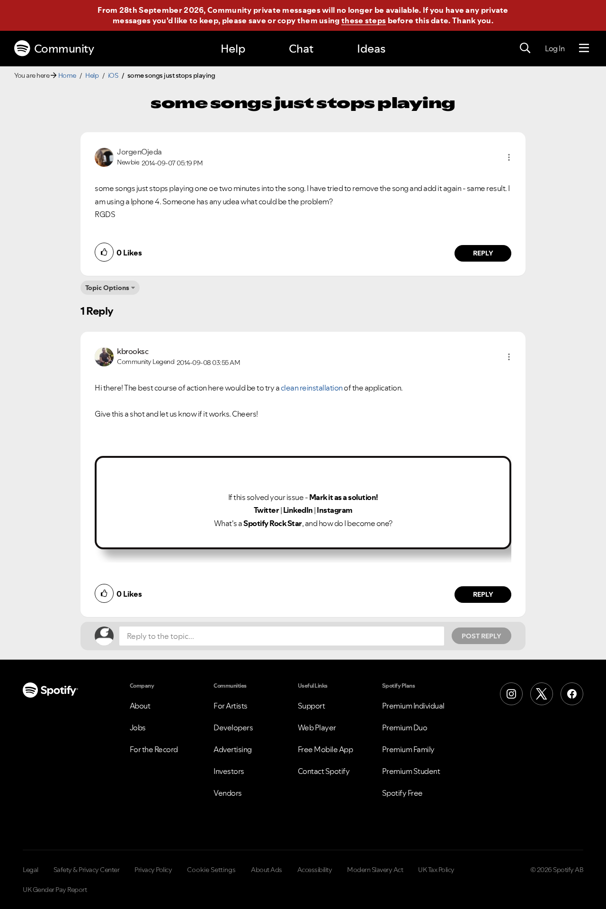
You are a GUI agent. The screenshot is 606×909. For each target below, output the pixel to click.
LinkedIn (298, 510)
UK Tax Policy (436, 869)
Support (311, 705)
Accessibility (314, 869)
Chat (301, 48)
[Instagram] (511, 693)
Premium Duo (405, 727)
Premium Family (408, 749)
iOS (113, 75)
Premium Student (411, 771)
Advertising (233, 749)
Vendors (228, 793)
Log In (554, 48)
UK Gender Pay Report (55, 889)
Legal (30, 869)
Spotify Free (402, 793)
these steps (363, 20)
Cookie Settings (211, 869)
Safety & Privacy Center (86, 869)
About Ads (266, 869)
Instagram (335, 510)
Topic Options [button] (107, 287)
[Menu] (584, 48)
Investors (229, 771)
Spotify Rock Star (272, 523)
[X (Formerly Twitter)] (541, 693)
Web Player (317, 727)
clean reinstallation (311, 387)
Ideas (371, 48)
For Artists (231, 705)
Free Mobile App (325, 749)
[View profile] (104, 156)
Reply (483, 253)
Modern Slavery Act (375, 869)
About (140, 705)
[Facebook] (572, 693)
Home (67, 75)
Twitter (266, 510)
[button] (509, 157)
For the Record (154, 749)
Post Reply (481, 636)
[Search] (525, 48)
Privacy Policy (153, 869)
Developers (233, 727)
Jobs (138, 727)
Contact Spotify (324, 771)
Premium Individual (413, 705)
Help (233, 48)
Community (64, 48)
